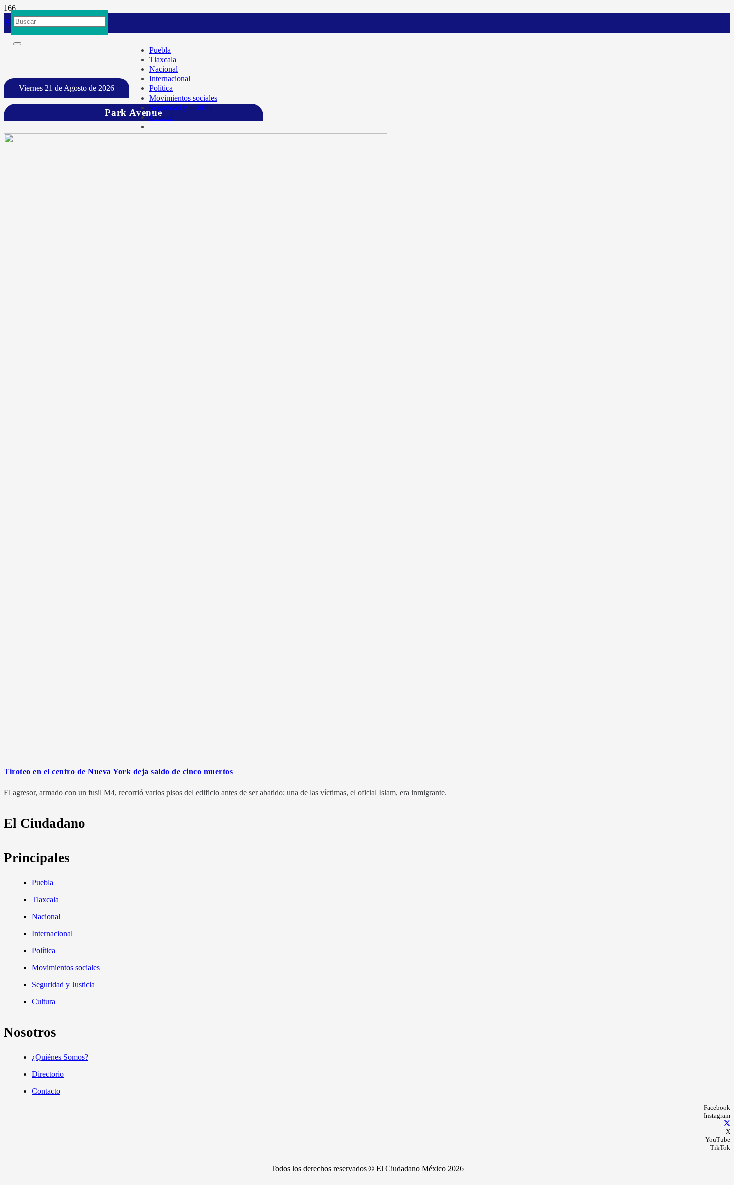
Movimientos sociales (66, 967)
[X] (7, 22)
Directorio (48, 1074)
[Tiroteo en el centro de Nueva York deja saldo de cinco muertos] (195, 346)
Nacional (46, 916)
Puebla (42, 882)
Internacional (52, 933)
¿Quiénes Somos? (60, 1057)
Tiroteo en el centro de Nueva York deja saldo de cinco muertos (118, 771)
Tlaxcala (45, 899)
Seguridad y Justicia (63, 984)
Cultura (43, 1001)
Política (43, 950)
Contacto (46, 1091)
